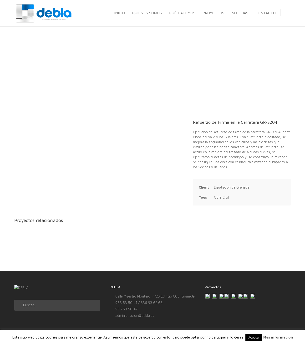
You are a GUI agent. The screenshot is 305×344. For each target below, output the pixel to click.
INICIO (119, 13)
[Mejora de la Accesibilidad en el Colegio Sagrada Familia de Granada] (214, 296)
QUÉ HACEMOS (182, 13)
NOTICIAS (239, 13)
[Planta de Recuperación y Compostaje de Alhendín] (226, 296)
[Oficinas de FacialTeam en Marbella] (245, 296)
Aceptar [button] (253, 337)
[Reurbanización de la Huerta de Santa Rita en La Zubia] (233, 296)
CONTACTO (265, 13)
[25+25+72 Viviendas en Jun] (240, 296)
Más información (278, 337)
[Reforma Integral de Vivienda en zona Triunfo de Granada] (207, 296)
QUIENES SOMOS (147, 13)
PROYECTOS (213, 13)
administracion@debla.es (134, 315)
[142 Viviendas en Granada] (252, 296)
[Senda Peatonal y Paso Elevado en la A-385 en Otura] (221, 296)
